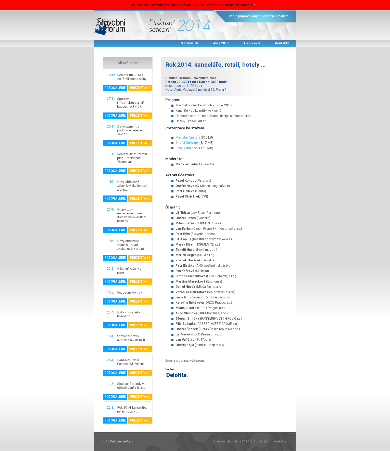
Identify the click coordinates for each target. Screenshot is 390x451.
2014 (193, 25)
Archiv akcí (252, 43)
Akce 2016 (221, 43)
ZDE (256, 5)
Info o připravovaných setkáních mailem (258, 16)
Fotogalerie (115, 88)
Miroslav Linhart (188, 137)
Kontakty (282, 43)
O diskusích (189, 43)
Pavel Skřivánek (187, 148)
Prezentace (140, 88)
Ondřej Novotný (187, 143)
